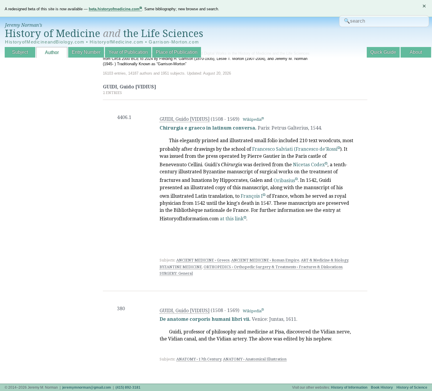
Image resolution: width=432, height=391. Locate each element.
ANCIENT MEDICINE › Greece (203, 260)
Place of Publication (176, 52)
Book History (382, 387)
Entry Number (86, 52)
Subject (20, 52)
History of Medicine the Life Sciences (104, 33)
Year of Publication (128, 52)
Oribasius (284, 180)
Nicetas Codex (309, 164)
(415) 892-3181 (127, 387)
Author (52, 52)
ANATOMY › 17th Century (198, 359)
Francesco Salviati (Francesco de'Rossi (294, 149)
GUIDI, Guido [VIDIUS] (185, 119)
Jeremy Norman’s (23, 25)
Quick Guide (383, 52)
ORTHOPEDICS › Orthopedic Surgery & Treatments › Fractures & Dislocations (273, 267)
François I (252, 196)
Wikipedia (252, 119)
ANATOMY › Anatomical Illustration (255, 359)
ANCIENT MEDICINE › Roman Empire (265, 260)
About (416, 52)
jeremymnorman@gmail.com (86, 387)
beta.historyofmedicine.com (114, 9)
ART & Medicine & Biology (324, 260)
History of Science (411, 387)
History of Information (349, 387)
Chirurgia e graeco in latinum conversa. (208, 128)
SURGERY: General (176, 273)
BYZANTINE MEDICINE (181, 267)
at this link (232, 218)
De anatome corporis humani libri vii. (205, 319)
